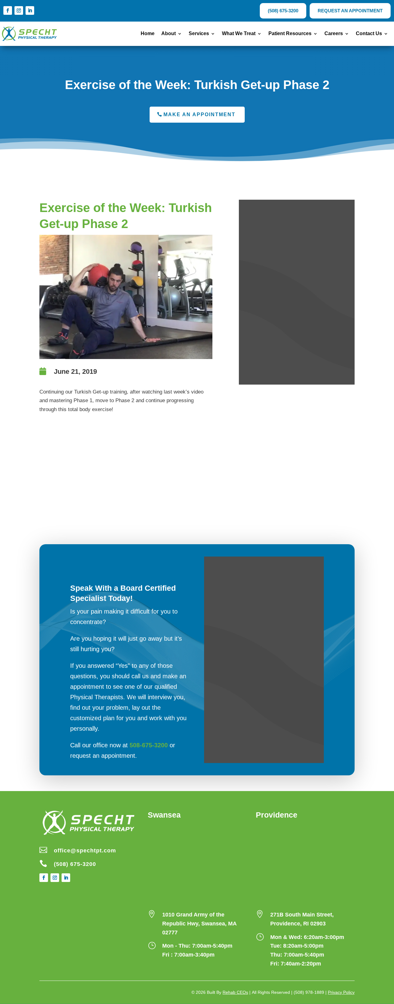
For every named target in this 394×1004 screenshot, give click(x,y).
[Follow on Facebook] (7, 10)
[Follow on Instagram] (18, 10)
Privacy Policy (341, 992)
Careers (333, 33)
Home (148, 33)
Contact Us (369, 33)
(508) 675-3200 (283, 10)
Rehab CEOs (235, 992)
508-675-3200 (149, 745)
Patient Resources (290, 33)
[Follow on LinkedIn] (30, 10)
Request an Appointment (350, 10)
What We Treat (238, 33)
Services (199, 33)
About (168, 33)
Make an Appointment (199, 114)
